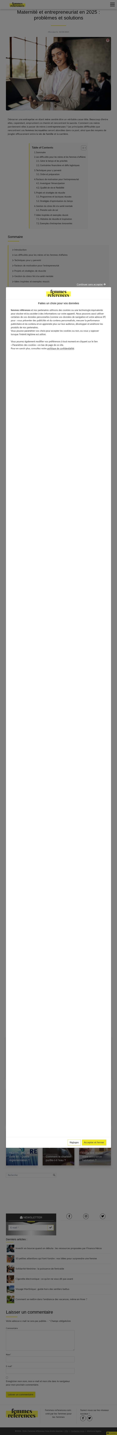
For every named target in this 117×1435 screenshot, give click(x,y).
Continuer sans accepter (90, 284)
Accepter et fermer (94, 1142)
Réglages (74, 1142)
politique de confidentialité (60, 348)
